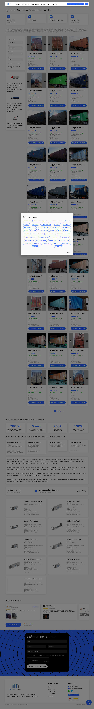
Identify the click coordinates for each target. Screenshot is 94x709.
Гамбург (56, 224)
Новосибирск (43, 237)
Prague (53, 221)
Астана (61, 221)
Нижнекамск (50, 234)
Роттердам (42, 240)
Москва (67, 230)
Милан (52, 230)
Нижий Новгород (37, 234)
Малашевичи (43, 230)
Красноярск (66, 227)
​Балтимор (58, 246)
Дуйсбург (66, 224)
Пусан (55, 237)
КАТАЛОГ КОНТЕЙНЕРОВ (75, 4)
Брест (26, 224)
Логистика (25, 4)
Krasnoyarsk (38, 221)
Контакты (54, 4)
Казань (46, 227)
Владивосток (46, 224)
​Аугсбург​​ (35, 246)
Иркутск (39, 227)
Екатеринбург (28, 227)
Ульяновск (37, 243)
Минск (60, 230)
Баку (68, 221)
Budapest (27, 221)
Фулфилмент (35, 4)
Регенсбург (65, 237)
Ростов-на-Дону (30, 240)
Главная (17, 4)
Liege (46, 221)
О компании (45, 4)
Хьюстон (56, 243)
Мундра (26, 234)
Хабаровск (47, 243)
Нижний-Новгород (63, 234)
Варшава (35, 224)
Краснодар (55, 227)
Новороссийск (30, 237)
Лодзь (34, 230)
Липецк (26, 230)
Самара (51, 240)
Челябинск (66, 243)
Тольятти (27, 243)
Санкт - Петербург (63, 240)
